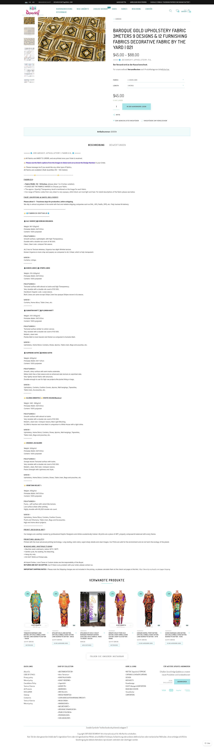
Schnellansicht (46, 594)
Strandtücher (130, 692)
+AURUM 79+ (62, 686)
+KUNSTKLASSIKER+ (64, 677)
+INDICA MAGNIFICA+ (65, 695)
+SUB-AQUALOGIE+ (64, 718)
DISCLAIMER (28, 692)
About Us (27, 672)
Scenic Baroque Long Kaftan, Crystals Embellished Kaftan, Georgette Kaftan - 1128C (176, 635)
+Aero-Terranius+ (63, 674)
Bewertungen (117, 144)
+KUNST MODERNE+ (64, 680)
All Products (28, 689)
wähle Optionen (86, 645)
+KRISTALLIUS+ (63, 692)
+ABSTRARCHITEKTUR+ (65, 672)
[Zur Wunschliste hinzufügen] (48, 633)
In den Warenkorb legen (61, 643)
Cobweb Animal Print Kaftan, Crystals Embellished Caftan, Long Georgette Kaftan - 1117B (148, 635)
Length (116, 85)
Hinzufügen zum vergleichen (46, 603)
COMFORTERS (130, 695)
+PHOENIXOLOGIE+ (64, 715)
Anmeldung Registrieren (138, 2)
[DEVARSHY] (33, 10)
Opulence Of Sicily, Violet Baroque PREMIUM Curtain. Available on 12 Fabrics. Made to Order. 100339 (91, 635)
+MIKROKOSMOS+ (63, 703)
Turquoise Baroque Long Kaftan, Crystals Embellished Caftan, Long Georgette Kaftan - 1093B (35, 635)
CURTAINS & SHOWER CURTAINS (136, 674)
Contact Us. (27, 698)
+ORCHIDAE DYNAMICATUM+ (67, 709)
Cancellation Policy (30, 683)
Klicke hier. (166, 69)
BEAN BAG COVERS (132, 689)
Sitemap (26, 695)
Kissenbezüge (130, 683)
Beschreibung (96, 144)
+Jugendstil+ (62, 683)
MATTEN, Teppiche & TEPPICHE (136, 672)
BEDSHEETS (130, 680)
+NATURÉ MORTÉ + (64, 706)
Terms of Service (29, 686)
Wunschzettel (121, 2)
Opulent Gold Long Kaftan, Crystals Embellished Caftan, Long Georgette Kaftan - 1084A (63, 635)
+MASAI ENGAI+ (63, 701)
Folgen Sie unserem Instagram (107, 656)
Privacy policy (28, 677)
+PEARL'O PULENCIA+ (65, 712)
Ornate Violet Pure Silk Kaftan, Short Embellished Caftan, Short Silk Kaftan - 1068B (118, 635)
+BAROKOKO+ (27, 630)
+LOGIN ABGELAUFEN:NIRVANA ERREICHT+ (72, 698)
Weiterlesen (29, 645)
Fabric (115, 80)
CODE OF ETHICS (29, 674)
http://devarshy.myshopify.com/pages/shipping (154, 569)
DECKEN (128, 677)
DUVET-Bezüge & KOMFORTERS (136, 686)
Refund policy (28, 680)
